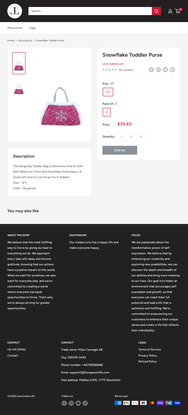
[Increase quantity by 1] (141, 136)
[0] (177, 11)
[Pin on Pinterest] (158, 69)
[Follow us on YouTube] (78, 403)
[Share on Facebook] (151, 69)
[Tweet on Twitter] (165, 69)
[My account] (170, 11)
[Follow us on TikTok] (85, 403)
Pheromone (15, 28)
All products (25, 40)
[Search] (156, 11)
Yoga (32, 28)
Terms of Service (149, 349)
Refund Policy (147, 361)
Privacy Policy (147, 355)
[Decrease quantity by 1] (121, 136)
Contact (12, 355)
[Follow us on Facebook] (64, 403)
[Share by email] (172, 69)
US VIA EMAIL (16, 349)
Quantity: (108, 136)
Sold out (119, 150)
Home (11, 40)
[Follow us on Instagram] (71, 403)
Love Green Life (113, 64)
